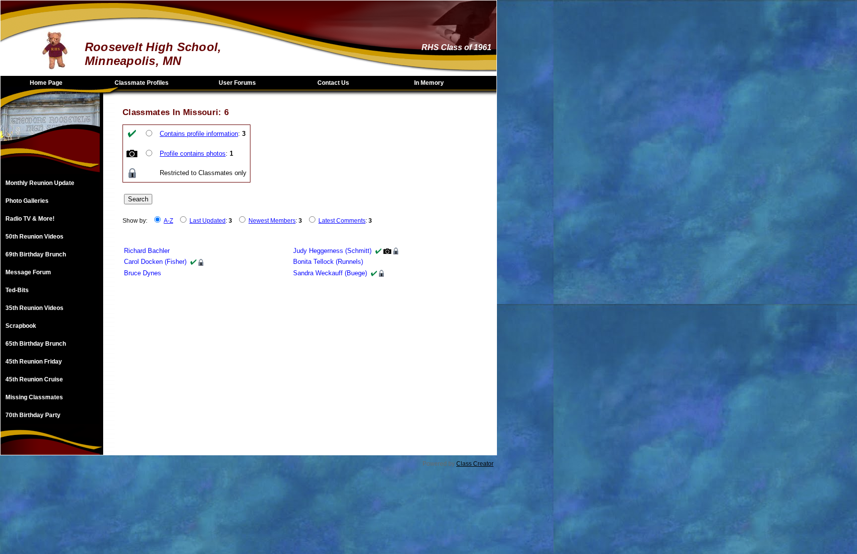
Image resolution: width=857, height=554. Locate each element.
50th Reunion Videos (34, 236)
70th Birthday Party (33, 415)
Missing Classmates (34, 397)
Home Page (46, 82)
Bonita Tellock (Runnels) (328, 261)
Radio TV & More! (30, 218)
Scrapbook (20, 325)
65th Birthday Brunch (35, 343)
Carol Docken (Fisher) (155, 261)
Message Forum (28, 272)
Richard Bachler (147, 250)
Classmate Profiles (142, 82)
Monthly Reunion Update (39, 183)
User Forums (237, 82)
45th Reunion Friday (33, 361)
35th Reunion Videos (34, 308)
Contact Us (333, 82)
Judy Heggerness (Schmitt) (332, 250)
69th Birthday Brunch (35, 254)
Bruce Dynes (142, 273)
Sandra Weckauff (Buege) (330, 273)
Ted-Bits (17, 290)
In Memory (429, 82)
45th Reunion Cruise (34, 379)
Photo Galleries (27, 200)
